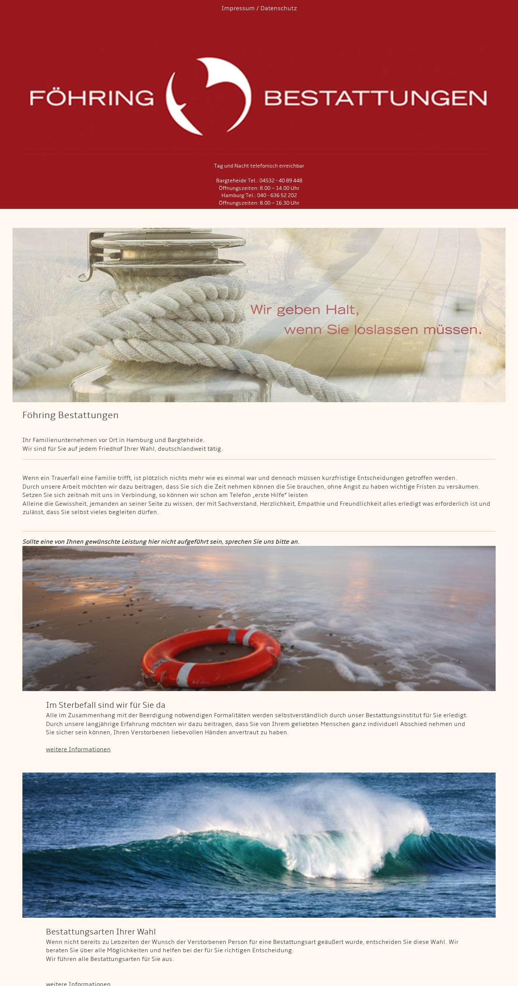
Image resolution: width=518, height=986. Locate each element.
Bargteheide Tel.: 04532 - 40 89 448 (259, 180)
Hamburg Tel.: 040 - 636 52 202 (259, 195)
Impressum (238, 8)
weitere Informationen (78, 749)
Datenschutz (279, 8)
